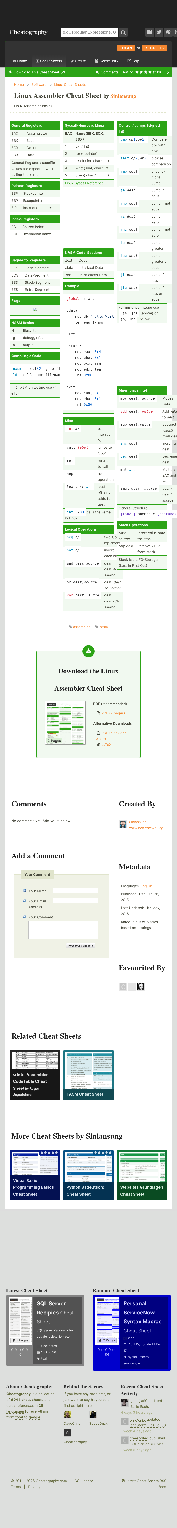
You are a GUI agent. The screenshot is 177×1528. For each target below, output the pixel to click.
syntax (133, 1357)
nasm (103, 627)
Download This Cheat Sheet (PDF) (42, 72)
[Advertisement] (88, 11)
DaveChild (72, 1423)
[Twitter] (159, 32)
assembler (81, 627)
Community (108, 61)
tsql (44, 1358)
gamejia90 (138, 1401)
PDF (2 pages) (113, 713)
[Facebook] (149, 32)
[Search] (123, 32)
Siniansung (138, 822)
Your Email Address (37, 904)
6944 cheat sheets (27, 1399)
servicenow (131, 1363)
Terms (16, 1486)
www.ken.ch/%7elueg (146, 828)
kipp (131, 1338)
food (19, 1417)
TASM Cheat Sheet (84, 1094)
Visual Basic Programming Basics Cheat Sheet (33, 1187)
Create (80, 61)
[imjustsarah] (141, 989)
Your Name (37, 891)
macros (144, 1357)
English (146, 886)
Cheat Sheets (50, 61)
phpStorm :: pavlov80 (148, 1425)
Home (21, 61)
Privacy (34, 1486)
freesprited (49, 1346)
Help (135, 61)
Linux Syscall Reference (84, 183)
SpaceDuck (98, 1423)
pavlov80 (138, 1419)
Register (155, 48)
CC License (83, 1481)
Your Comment (40, 917)
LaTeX (106, 744)
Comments (110, 72)
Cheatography (18, 1394)
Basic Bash (139, 1406)
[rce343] (123, 989)
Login (126, 48)
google (34, 1417)
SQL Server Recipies (146, 1444)
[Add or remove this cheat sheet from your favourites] (167, 72)
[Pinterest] (168, 32)
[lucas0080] (132, 989)
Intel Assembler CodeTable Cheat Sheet (30, 1081)
